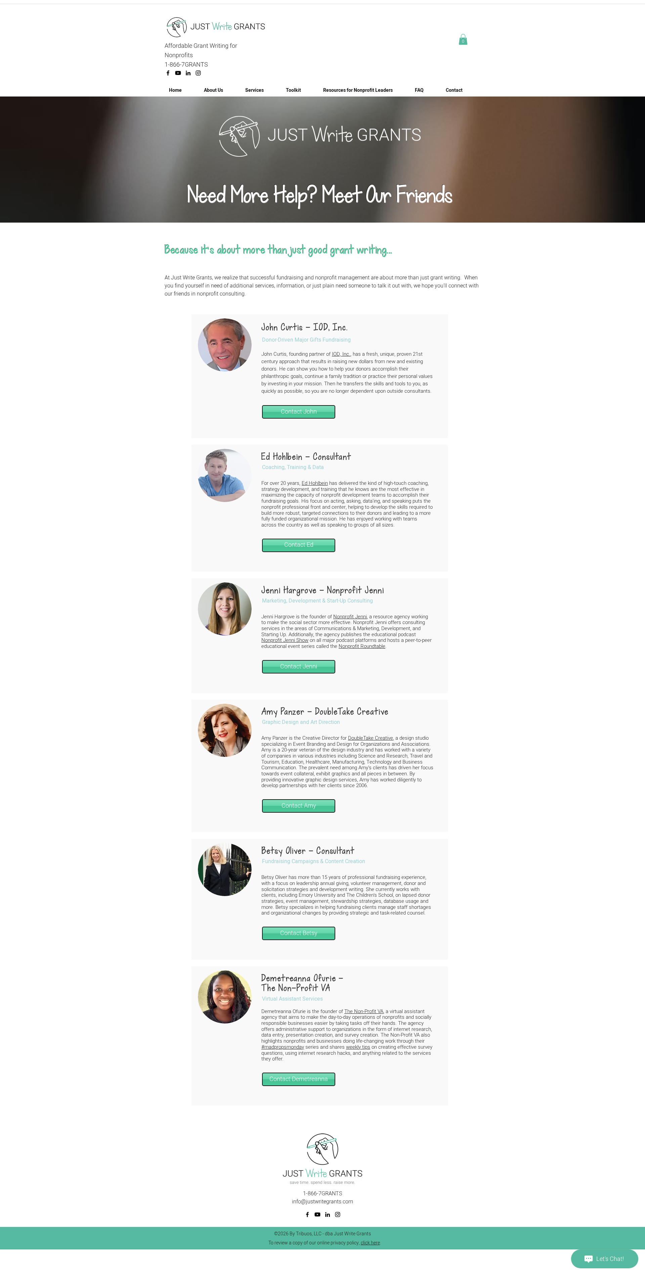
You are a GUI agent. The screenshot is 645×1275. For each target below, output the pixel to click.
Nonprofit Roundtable (362, 646)
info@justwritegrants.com (322, 1202)
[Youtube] (178, 73)
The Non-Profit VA (363, 1011)
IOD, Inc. (341, 354)
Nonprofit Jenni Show (284, 640)
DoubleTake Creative (370, 738)
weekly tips (358, 1047)
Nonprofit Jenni (350, 616)
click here (370, 1242)
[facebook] (168, 73)
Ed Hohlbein (315, 483)
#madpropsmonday (282, 1047)
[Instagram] (198, 73)
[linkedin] (188, 73)
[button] (463, 39)
